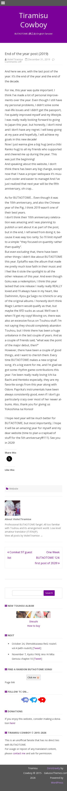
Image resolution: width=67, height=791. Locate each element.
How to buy (33, 625)
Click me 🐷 (33, 677)
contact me (19, 753)
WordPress (57, 782)
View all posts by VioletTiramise (24, 535)
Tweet (36, 648)
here (12, 723)
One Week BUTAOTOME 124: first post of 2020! (47, 557)
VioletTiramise (15, 59)
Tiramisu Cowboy (33, 20)
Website (13, 488)
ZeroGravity (53, 768)
